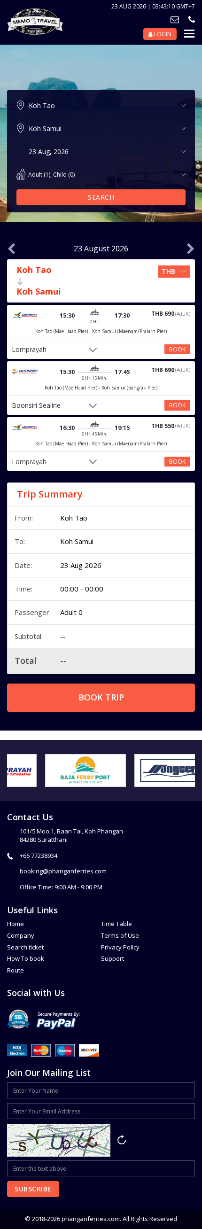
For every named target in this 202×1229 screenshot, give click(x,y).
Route (15, 970)
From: (24, 517)
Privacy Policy (120, 947)
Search (101, 197)
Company (20, 935)
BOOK (177, 349)
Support (112, 958)
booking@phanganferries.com (63, 871)
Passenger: (33, 612)
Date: (23, 565)
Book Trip (101, 697)
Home (15, 923)
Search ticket (25, 947)
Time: (23, 588)
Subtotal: (29, 636)
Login (162, 34)
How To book (25, 958)
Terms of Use (120, 935)
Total (26, 660)
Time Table (116, 923)
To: (20, 541)
